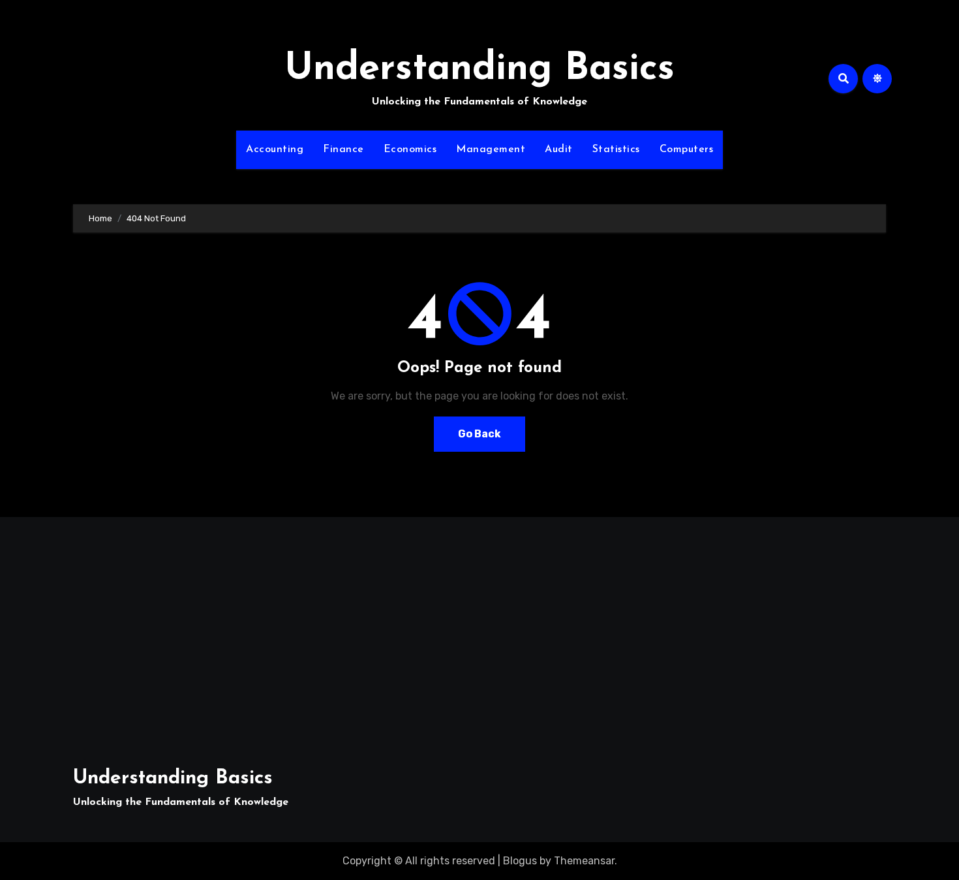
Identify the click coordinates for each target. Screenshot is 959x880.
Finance (343, 149)
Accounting (274, 149)
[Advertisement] (205, 634)
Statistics (616, 149)
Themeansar (584, 861)
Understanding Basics (479, 69)
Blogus (520, 861)
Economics (410, 149)
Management (490, 149)
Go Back (479, 434)
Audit (559, 149)
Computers (687, 149)
